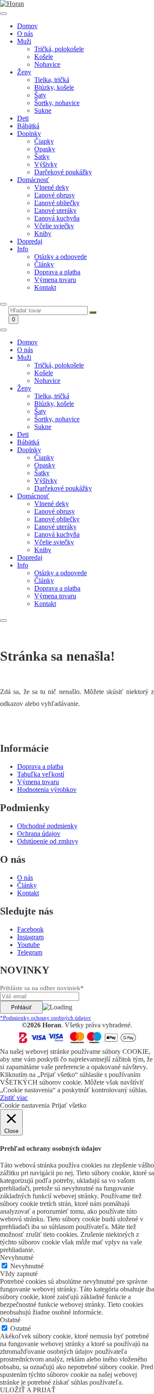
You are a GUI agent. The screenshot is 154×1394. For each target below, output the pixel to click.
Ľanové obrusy (54, 195)
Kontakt (45, 287)
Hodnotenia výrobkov (47, 789)
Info (22, 249)
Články (44, 264)
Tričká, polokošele (59, 49)
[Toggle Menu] (3, 13)
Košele (43, 56)
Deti (23, 118)
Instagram (30, 937)
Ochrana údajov (38, 833)
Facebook (30, 929)
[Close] (3, 304)
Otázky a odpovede (60, 256)
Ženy (24, 72)
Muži (24, 41)
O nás (25, 33)
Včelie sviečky (54, 225)
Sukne (42, 110)
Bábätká (28, 125)
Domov (27, 25)
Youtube (28, 944)
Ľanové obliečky (57, 202)
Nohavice (47, 64)
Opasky (44, 149)
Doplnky (29, 133)
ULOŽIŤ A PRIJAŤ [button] (28, 1390)
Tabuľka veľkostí (40, 774)
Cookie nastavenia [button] (25, 1105)
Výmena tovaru (55, 279)
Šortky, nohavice (57, 102)
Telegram (29, 952)
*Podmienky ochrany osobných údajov (45, 1018)
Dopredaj (29, 241)
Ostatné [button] (10, 1319)
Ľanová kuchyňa (57, 218)
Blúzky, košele (54, 87)
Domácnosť (33, 179)
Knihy (42, 233)
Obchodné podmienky (47, 825)
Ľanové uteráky (55, 210)
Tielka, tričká (51, 79)
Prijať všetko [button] (69, 1105)
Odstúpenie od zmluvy (47, 841)
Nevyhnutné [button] (16, 1257)
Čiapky (44, 141)
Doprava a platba (57, 272)
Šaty (40, 95)
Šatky (42, 156)
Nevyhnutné (27, 1266)
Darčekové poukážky (63, 172)
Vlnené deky (51, 187)
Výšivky (45, 164)
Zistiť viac (14, 1097)
